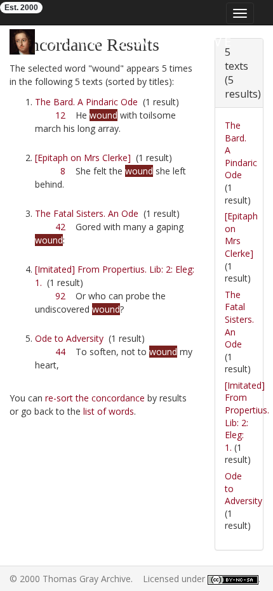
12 (60, 115)
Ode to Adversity (69, 338)
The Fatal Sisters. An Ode (86, 213)
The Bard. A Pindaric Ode (86, 102)
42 (60, 227)
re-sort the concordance (95, 398)
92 (60, 296)
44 (60, 352)
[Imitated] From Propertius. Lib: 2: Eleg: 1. (247, 416)
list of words (108, 411)
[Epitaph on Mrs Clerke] (83, 158)
